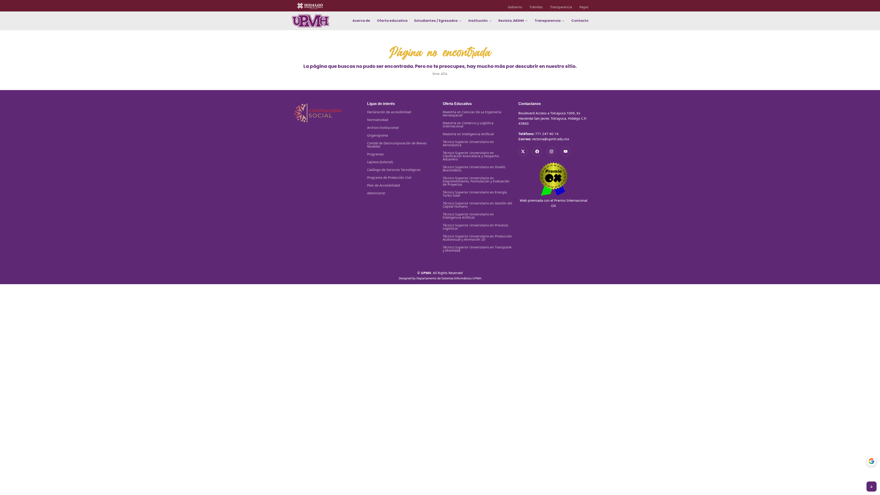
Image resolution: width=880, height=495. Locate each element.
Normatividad (377, 119)
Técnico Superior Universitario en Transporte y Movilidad (477, 249)
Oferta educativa (392, 20)
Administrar (376, 193)
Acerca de (361, 20)
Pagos (583, 7)
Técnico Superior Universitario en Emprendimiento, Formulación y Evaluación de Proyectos (476, 181)
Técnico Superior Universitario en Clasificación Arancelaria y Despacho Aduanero (471, 156)
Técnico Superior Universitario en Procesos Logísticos (475, 227)
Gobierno (515, 7)
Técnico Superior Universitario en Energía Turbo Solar (475, 194)
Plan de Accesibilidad (383, 185)
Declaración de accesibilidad (389, 112)
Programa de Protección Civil (389, 177)
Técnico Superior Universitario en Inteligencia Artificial (468, 216)
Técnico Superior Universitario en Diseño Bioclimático (474, 168)
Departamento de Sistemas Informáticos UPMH (448, 278)
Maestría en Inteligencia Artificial (468, 134)
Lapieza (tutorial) (380, 162)
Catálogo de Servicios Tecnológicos (394, 169)
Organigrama (377, 135)
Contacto (579, 20)
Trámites (536, 7)
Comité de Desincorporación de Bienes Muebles (397, 145)
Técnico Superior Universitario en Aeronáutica (468, 143)
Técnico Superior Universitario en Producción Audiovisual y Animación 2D (477, 238)
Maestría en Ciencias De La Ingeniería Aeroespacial (472, 113)
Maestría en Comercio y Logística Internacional (468, 124)
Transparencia (561, 7)
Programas (375, 154)
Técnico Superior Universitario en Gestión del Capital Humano (477, 205)
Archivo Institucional (383, 127)
